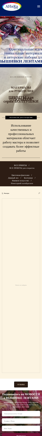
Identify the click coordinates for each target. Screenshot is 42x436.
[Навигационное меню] (38, 6)
